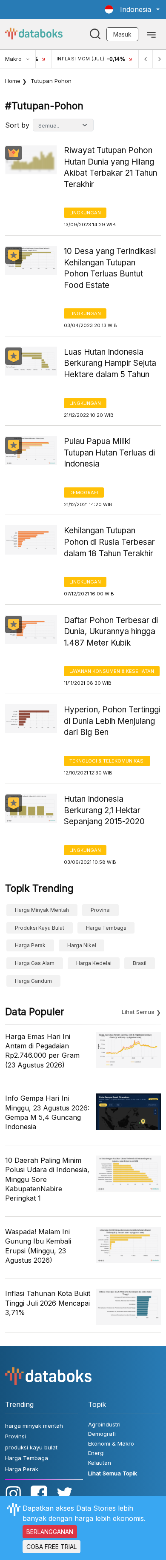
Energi (96, 1452)
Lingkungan (85, 213)
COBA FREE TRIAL (51, 1546)
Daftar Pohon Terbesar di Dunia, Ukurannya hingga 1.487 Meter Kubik (111, 631)
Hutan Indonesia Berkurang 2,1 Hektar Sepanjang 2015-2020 (104, 810)
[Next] (159, 59)
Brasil (139, 963)
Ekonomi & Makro (111, 1443)
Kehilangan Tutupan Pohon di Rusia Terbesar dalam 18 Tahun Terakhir (109, 542)
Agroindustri (104, 1424)
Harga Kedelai (94, 963)
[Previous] (145, 59)
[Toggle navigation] (151, 34)
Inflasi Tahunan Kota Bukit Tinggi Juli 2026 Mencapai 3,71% (47, 1303)
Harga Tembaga (106, 928)
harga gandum (33, 981)
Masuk (122, 34)
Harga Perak (30, 945)
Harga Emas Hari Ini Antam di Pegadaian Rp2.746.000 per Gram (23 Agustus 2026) (42, 1050)
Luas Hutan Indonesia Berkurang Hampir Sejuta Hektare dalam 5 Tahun (110, 363)
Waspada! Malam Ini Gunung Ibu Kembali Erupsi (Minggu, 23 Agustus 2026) (38, 1245)
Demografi (83, 492)
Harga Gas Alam (34, 963)
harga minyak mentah (42, 910)
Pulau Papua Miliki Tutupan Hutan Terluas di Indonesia (109, 452)
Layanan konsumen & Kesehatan (111, 671)
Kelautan (99, 1462)
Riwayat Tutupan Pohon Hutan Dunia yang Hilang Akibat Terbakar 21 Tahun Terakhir (110, 167)
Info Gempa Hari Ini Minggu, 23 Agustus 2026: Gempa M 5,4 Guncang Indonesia (47, 1112)
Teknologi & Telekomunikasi (107, 761)
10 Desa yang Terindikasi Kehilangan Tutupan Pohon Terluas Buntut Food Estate (110, 268)
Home (12, 80)
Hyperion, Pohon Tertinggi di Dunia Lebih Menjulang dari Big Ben (112, 721)
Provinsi (101, 910)
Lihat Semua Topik (112, 1473)
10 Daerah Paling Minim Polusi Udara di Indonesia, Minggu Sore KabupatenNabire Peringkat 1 (47, 1179)
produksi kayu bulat (39, 928)
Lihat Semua (138, 1011)
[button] (132, 9)
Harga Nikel (81, 945)
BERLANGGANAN (49, 1531)
